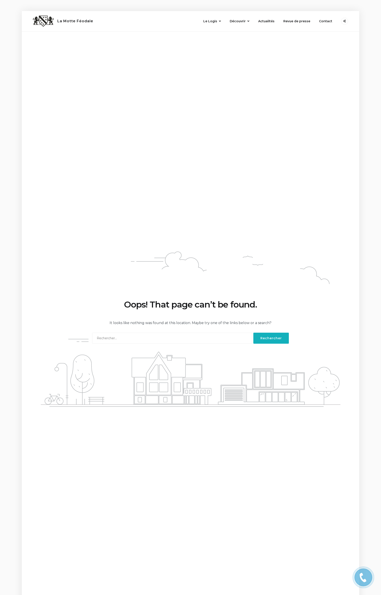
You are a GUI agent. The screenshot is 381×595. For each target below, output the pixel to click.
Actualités (266, 21)
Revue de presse (296, 21)
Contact (325, 21)
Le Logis (210, 21)
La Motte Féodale (75, 21)
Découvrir (238, 21)
